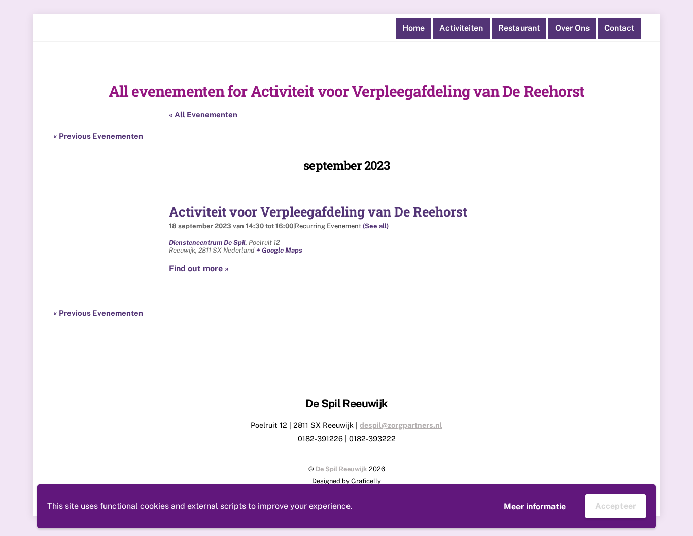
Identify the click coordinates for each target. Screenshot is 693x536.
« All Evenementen (203, 114)
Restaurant (519, 28)
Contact (619, 28)
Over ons (572, 28)
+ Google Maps (279, 250)
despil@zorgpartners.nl (401, 425)
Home (413, 28)
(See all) (376, 226)
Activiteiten (461, 28)
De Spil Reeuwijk (341, 469)
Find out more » (199, 268)
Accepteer (615, 506)
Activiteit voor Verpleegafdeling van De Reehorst (318, 211)
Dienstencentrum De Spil (207, 242)
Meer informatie (535, 506)
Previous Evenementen (98, 136)
